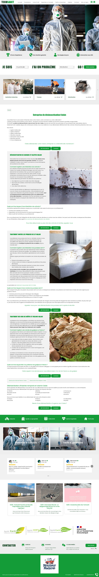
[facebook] (91, 2)
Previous (1, 89)
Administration (91, 574)
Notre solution (90, 67)
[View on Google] (10, 461)
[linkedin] (94, 2)
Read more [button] (12, 471)
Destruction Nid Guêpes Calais (38, 380)
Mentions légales (78, 574)
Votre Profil (36, 2)
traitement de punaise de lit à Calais (26, 285)
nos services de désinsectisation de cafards (37, 219)
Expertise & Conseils (47, 2)
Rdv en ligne (84, 2)
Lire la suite (21, 493)
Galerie (70, 2)
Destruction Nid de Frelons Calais (18, 380)
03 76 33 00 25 (45, 148)
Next (97, 89)
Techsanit (68, 574)
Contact (76, 2)
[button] (7, 466)
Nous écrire (91, 545)
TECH (7, 2)
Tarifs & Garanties (60, 2)
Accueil (9, 110)
